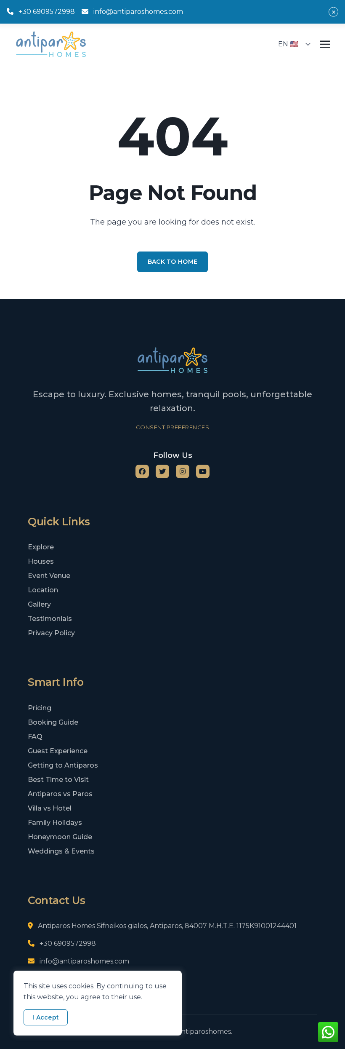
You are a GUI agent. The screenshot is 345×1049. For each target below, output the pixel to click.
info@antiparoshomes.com (138, 12)
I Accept (45, 1017)
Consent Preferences (173, 427)
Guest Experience (58, 751)
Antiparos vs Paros (60, 794)
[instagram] (182, 471)
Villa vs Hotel (50, 808)
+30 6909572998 (47, 12)
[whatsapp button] (328, 1032)
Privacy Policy (51, 633)
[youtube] (203, 471)
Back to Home (172, 261)
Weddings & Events (61, 851)
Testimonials (50, 619)
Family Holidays (55, 823)
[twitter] (162, 471)
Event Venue (49, 576)
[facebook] (142, 471)
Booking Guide (53, 722)
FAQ (35, 737)
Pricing (39, 708)
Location (43, 590)
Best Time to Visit (58, 780)
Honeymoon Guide (60, 837)
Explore (41, 547)
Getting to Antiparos (63, 765)
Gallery (39, 604)
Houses (41, 561)
